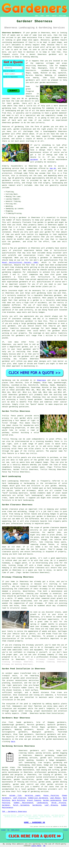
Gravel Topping (34, 800)
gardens (55, 40)
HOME (36, 16)
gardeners (22, 248)
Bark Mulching (18, 800)
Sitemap (3, 830)
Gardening (37, 805)
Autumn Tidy (15, 795)
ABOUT (48, 16)
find (11, 722)
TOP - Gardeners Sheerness (14, 811)
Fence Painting (51, 795)
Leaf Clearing (19, 798)
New (8, 830)
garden (34, 33)
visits (15, 54)
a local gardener (51, 37)
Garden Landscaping (52, 800)
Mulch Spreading (21, 805)
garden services (55, 784)
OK (44, 846)
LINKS (42, 16)
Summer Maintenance (23, 803)
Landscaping (42, 803)
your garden (45, 220)
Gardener (6, 805)
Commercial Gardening (38, 798)
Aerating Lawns (32, 795)
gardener (53, 54)
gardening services (40, 791)
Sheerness (41, 380)
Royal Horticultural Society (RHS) (20, 262)
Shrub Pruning (58, 803)
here (13, 741)
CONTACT (54, 16)
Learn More (36, 846)
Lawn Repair (55, 798)
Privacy (65, 830)
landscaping (10, 110)
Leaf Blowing (51, 805)
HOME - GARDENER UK (34, 822)
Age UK (53, 168)
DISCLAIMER (62, 16)
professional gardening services (50, 772)
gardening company (35, 323)
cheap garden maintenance (22, 770)
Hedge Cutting (15, 830)
